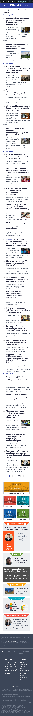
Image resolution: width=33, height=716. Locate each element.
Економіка (23, 664)
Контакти (26, 651)
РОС (28, 5)
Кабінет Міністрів (10, 666)
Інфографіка (16, 585)
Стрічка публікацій (17, 10)
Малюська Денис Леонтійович (16, 602)
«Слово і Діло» (12, 641)
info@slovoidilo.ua (16, 686)
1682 (19, 475)
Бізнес (22, 662)
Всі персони (9, 674)
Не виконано (15, 608)
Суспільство (24, 677)
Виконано (14, 606)
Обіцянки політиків (16, 615)
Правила (21, 653)
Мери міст (8, 672)
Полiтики (16, 598)
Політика (23, 674)
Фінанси (22, 679)
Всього (14, 610)
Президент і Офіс (10, 662)
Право (22, 676)
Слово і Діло (6, 10)
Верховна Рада (10, 664)
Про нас (16, 651)
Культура (23, 666)
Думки (16, 554)
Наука (22, 668)
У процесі (14, 604)
